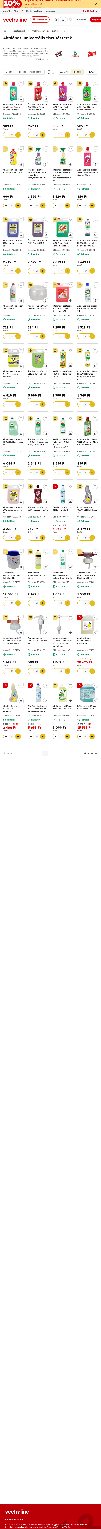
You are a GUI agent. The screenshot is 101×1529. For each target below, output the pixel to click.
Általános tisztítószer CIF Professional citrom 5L (13, 374)
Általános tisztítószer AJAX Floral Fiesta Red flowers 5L (62, 308)
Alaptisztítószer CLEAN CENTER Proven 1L (10, 708)
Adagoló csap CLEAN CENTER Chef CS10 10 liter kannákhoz (87, 575)
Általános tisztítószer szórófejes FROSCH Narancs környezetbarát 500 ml (62, 175)
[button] (64, 71)
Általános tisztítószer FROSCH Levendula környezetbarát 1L (87, 243)
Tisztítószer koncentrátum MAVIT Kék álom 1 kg (12, 575)
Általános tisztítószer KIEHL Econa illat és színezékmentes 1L (37, 708)
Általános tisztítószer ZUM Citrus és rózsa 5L (13, 510)
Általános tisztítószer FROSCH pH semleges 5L (13, 442)
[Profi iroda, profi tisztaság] (55, 486)
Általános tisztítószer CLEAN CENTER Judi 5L (37, 374)
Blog (16, 11)
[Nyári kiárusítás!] (80, 617)
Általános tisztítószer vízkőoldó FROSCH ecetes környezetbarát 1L (62, 443)
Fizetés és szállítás (32, 11)
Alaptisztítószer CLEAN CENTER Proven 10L (84, 640)
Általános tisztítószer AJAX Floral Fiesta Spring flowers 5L (62, 243)
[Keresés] (56, 19)
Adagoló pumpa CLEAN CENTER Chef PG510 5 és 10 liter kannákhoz (62, 642)
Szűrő (11, 72)
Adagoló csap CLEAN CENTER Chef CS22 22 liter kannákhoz (12, 640)
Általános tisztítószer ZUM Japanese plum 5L (13, 243)
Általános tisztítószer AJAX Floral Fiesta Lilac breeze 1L (62, 107)
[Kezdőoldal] (5, 31)
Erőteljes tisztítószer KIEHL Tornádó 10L (86, 707)
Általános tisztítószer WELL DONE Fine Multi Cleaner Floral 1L (87, 172)
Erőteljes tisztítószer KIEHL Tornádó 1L (62, 508)
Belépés (81, 19)
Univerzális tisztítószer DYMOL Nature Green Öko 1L (62, 575)
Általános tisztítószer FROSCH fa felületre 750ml (62, 374)
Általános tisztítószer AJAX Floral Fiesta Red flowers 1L (37, 107)
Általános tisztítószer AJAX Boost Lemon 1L (13, 171)
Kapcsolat (50, 11)
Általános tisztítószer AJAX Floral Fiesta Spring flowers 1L (87, 107)
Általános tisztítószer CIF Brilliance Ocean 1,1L (87, 308)
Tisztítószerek (18, 31)
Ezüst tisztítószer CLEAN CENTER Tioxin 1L (87, 510)
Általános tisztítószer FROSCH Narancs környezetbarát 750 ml (87, 375)
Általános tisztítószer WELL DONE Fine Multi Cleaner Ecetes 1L (87, 442)
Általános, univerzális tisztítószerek (48, 31)
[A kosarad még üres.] (63, 19)
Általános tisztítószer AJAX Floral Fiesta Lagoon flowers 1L (13, 107)
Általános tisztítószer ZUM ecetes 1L (13, 307)
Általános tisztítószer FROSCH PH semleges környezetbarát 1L (38, 442)
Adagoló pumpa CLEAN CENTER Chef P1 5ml (37, 640)
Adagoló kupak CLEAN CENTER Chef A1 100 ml (38, 308)
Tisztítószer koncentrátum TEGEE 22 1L (37, 575)
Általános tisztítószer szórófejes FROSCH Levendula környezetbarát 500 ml (37, 175)
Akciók (7, 11)
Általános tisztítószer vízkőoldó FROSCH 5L (62, 707)
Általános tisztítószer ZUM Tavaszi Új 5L (37, 241)
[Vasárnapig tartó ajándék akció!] (5, 83)
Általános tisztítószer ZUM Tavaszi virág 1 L (38, 508)
